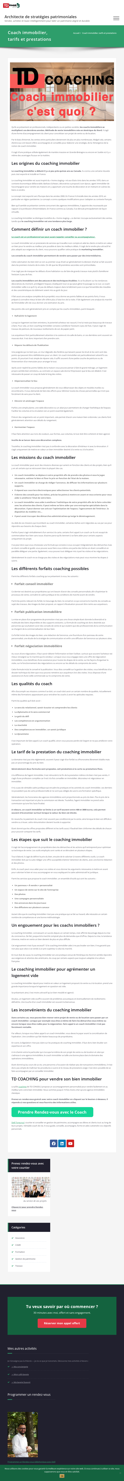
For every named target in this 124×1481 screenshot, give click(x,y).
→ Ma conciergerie (19, 1366)
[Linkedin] (62, 1143)
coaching (22, 1086)
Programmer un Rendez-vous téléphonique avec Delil (31, 1461)
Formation (20, 1251)
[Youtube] (70, 1143)
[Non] (120, 1472)
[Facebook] (53, 1143)
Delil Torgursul (17, 1122)
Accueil (76, 33)
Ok (62, 1476)
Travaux (19, 1265)
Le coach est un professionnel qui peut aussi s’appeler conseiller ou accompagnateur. (53, 237)
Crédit (18, 1245)
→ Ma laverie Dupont (20, 1382)
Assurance (19, 1238)
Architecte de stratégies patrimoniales (41, 16)
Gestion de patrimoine (25, 1258)
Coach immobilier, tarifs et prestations (99, 33)
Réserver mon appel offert (62, 1323)
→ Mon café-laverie (20, 1374)
